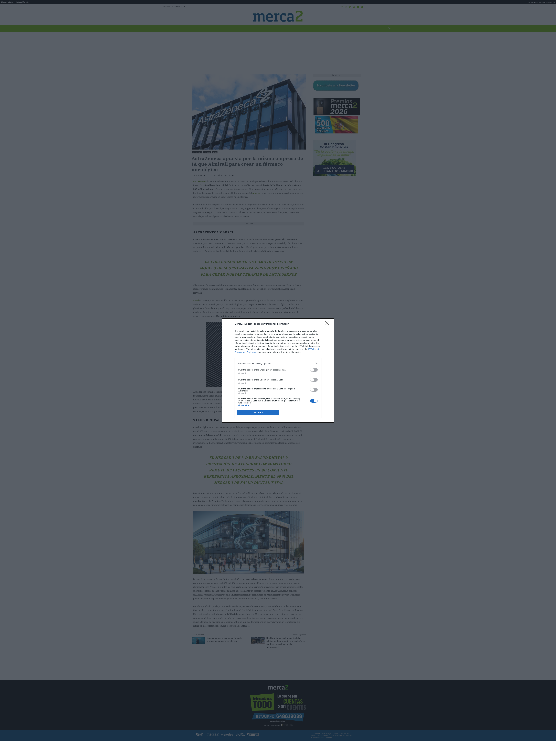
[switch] (314, 370)
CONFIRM (258, 412)
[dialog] (278, 370)
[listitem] (278, 363)
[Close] (328, 324)
